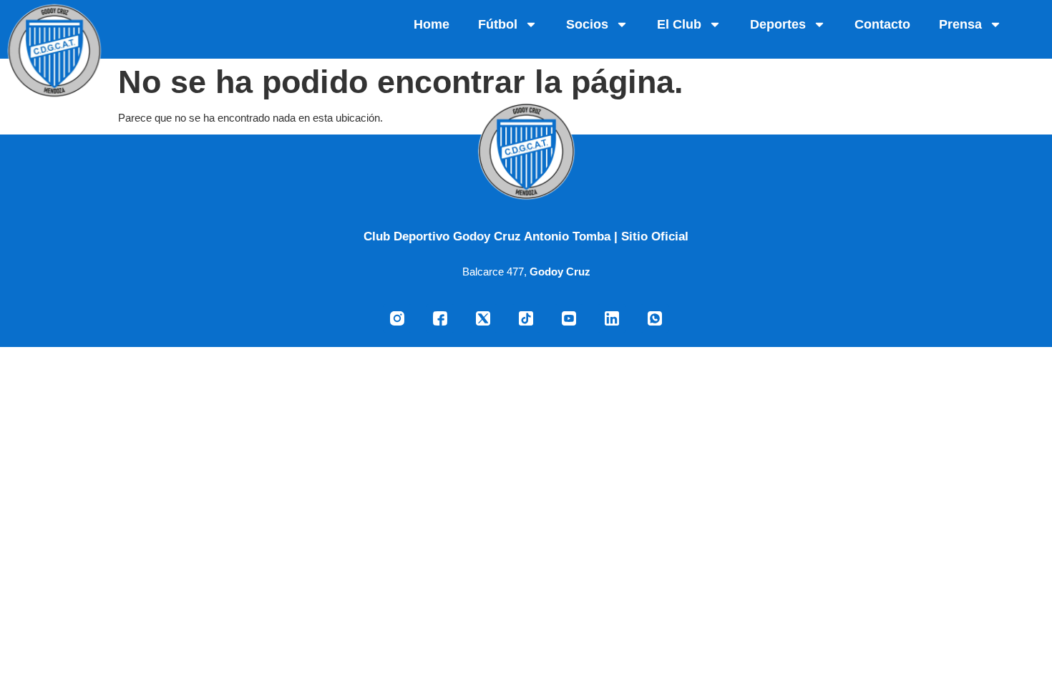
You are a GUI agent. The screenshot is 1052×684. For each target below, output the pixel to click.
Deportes (778, 24)
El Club (679, 24)
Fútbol (497, 24)
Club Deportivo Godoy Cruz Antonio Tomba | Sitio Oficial (526, 236)
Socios (587, 24)
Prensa (960, 24)
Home (431, 24)
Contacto (882, 24)
